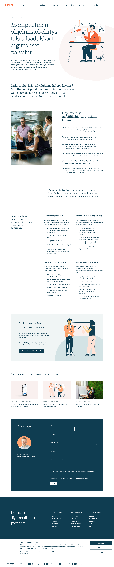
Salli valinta (101, 547)
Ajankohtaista (69, 5)
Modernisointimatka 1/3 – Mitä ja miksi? (31, 351)
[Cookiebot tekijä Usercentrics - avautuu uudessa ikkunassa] (10, 564)
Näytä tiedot (83, 564)
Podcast (54, 526)
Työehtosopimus (75, 526)
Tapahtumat (55, 521)
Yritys (105, 5)
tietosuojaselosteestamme (81, 478)
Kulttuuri (73, 518)
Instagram (92, 518)
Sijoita (96, 5)
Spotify (91, 526)
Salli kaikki (101, 543)
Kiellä (101, 552)
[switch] (46, 564)
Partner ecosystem (76, 523)
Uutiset (54, 516)
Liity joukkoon (83, 5)
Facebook (92, 521)
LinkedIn (91, 516)
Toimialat (42, 5)
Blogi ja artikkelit (56, 518)
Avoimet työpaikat (76, 521)
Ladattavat (55, 523)
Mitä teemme (55, 5)
